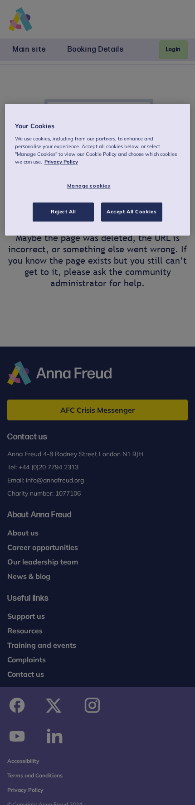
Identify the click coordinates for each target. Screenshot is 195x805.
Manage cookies (89, 186)
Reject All (63, 211)
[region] (97, 170)
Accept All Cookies (131, 211)
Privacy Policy (61, 162)
